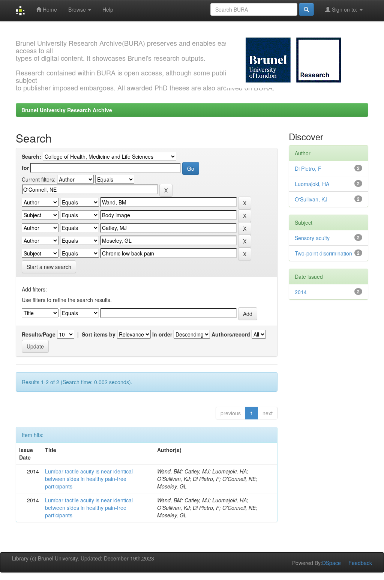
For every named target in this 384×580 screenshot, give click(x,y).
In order (162, 334)
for (25, 167)
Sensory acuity (312, 238)
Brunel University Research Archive (66, 110)
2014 (301, 292)
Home (49, 9)
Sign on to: (344, 9)
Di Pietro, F (308, 168)
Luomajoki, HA (312, 184)
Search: (31, 156)
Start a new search (49, 266)
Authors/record (231, 334)
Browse (77, 9)
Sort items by (99, 334)
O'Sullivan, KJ (311, 199)
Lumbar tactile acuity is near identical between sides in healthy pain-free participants (89, 478)
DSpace (331, 562)
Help (107, 9)
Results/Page (39, 334)
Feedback (360, 562)
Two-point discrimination (323, 253)
